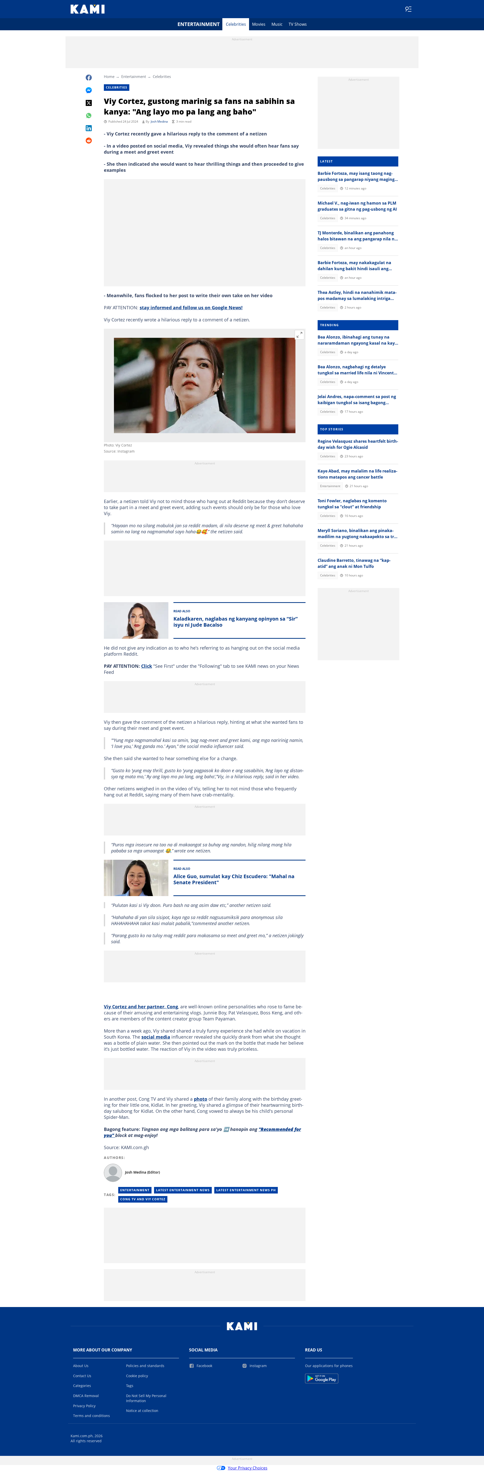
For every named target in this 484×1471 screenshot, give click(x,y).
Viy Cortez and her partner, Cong (141, 1007)
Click (146, 666)
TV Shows (298, 24)
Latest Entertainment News (183, 1190)
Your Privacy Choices (247, 1468)
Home (109, 76)
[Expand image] (299, 335)
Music (277, 24)
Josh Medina (159, 121)
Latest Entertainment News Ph (246, 1190)
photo (200, 1099)
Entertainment (198, 24)
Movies (258, 24)
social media (155, 1037)
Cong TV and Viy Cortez (142, 1199)
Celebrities (236, 24)
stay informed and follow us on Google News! (191, 307)
